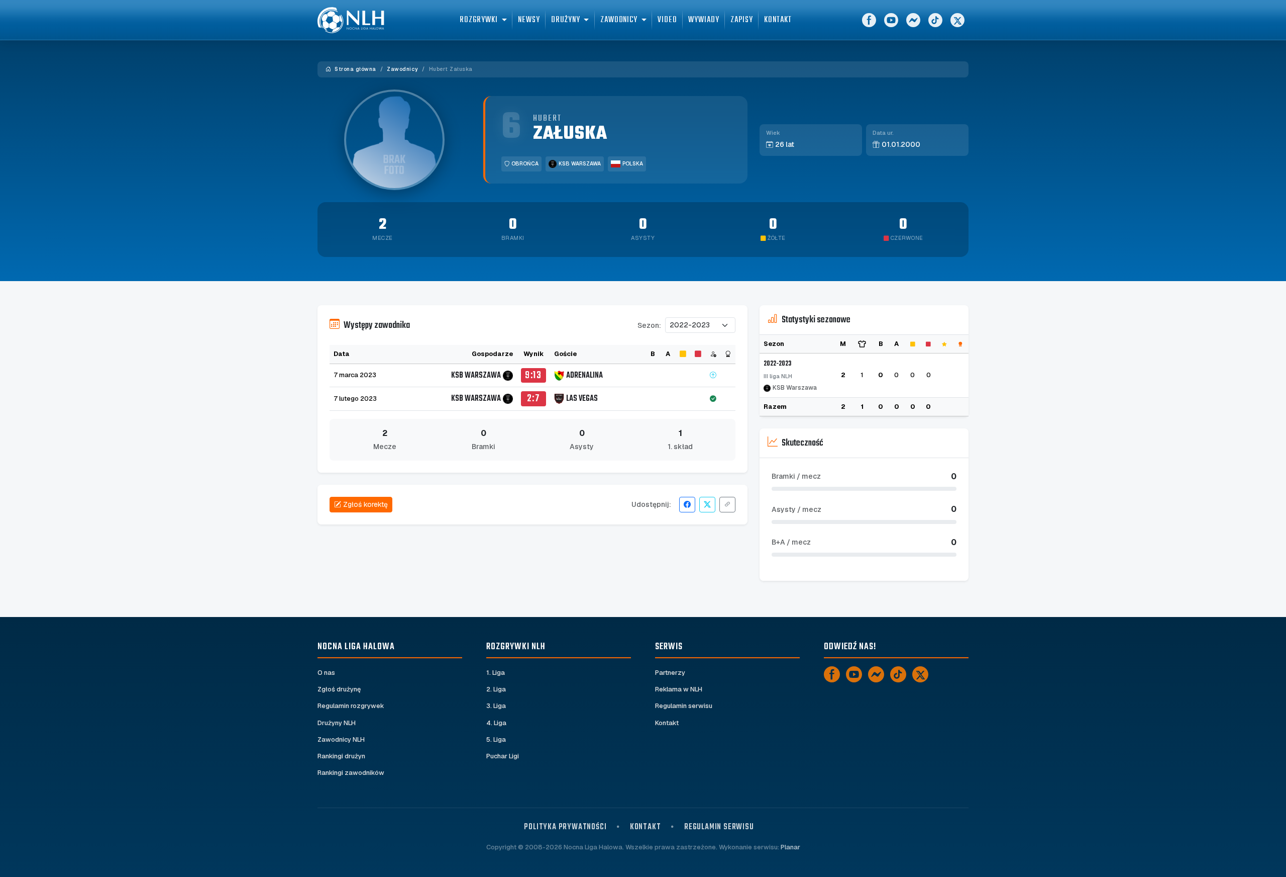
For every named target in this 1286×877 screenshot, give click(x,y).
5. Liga (496, 739)
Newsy (529, 20)
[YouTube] (891, 20)
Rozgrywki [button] (478, 20)
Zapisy (741, 20)
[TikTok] (935, 20)
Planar (790, 847)
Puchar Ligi (502, 756)
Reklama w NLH (678, 689)
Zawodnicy (402, 69)
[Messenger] (913, 20)
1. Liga (495, 672)
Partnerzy (670, 672)
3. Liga (496, 705)
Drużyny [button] (565, 20)
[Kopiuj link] (727, 504)
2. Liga (496, 689)
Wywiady (703, 20)
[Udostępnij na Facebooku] (687, 504)
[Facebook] (869, 20)
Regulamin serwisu (683, 705)
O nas (326, 672)
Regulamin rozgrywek (350, 705)
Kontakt (777, 20)
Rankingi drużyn (341, 756)
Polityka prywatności (565, 827)
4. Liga (496, 723)
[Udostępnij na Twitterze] (707, 504)
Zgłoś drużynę (339, 689)
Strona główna (354, 69)
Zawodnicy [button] (618, 20)
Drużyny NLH (336, 723)
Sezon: (649, 325)
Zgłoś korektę (365, 504)
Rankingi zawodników (350, 772)
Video (667, 20)
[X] (957, 20)
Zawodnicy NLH (341, 739)
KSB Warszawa (580, 163)
